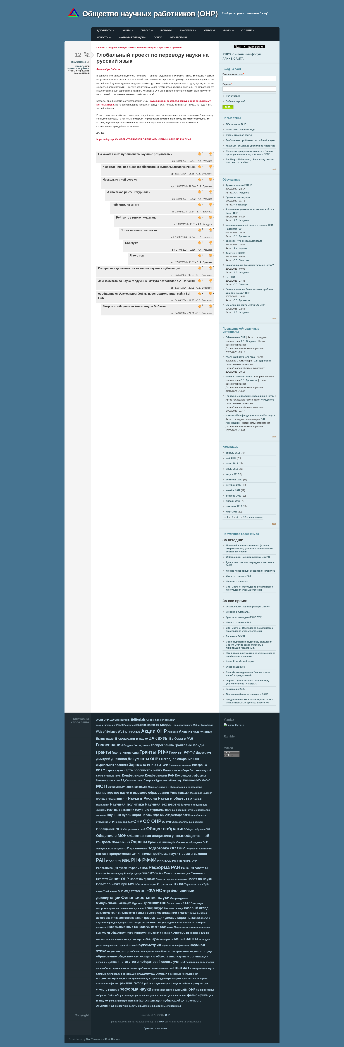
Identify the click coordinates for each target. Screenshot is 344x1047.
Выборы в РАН (181, 738)
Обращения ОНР (109, 829)
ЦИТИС (155, 903)
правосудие (159, 978)
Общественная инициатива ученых (155, 836)
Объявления (178, 37)
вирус (193, 913)
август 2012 (232, 474)
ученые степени (177, 995)
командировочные (199, 927)
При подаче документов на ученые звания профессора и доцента (250, 654)
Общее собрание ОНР (198, 829)
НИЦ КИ (112, 798)
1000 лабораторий (119, 719)
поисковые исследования (183, 973)
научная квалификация (175, 945)
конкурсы (180, 932)
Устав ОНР (139, 891)
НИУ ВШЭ (101, 798)
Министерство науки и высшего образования (132, 792)
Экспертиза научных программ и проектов (158, 47)
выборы (202, 913)
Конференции (133, 775)
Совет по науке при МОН (116, 884)
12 (244, 517)
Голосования (109, 744)
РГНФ (118, 860)
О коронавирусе (235, 666)
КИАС (100, 770)
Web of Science (106, 731)
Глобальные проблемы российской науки (250, 140)
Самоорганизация (177, 873)
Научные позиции (175, 810)
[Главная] (75, 13)
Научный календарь (132, 37)
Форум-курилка (179, 898)
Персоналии (137, 848)
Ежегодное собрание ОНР (179, 759)
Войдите (80, 66)
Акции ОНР (154, 731)
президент (173, 978)
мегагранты (186, 938)
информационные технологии (128, 926)
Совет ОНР (119, 879)
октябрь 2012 (233, 485)
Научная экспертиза (164, 804)
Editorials (138, 719)
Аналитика (187, 30)
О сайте (246, 30)
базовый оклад (196, 908)
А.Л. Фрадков (241, 192)
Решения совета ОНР (196, 867)
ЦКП (163, 903)
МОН (101, 786)
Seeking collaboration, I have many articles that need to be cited (250, 161)
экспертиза (105, 1005)
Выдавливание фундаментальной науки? (250, 265)
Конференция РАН (160, 775)
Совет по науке (199, 879)
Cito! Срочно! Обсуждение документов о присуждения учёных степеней (249, 588)
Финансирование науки (145, 897)
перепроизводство (162, 968)
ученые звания (158, 995)
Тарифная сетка (193, 884)
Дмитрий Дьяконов (111, 759)
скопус (210, 989)
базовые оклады (173, 908)
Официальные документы (111, 848)
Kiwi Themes (112, 1039)
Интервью (199, 764)
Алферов (173, 731)
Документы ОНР (143, 759)
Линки (227, 30)
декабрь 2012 (233, 495)
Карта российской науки (143, 770)
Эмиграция (197, 903)
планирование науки (202, 968)
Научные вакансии (120, 809)
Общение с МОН (111, 835)
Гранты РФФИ (182, 752)
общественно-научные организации (182, 956)
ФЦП (166, 891)
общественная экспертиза (136, 956)
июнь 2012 (232, 463)
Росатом (101, 873)
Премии (145, 853)
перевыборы (103, 968)
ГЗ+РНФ (230, 277)
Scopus (165, 725)
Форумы (166, 30)
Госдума (128, 745)
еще (274, 318)
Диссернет (203, 752)
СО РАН (158, 873)
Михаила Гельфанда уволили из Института (250, 145)
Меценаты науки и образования (166, 787)
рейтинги (187, 983)
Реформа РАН (164, 867)
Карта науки (114, 770)
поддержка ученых (152, 973)
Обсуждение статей (134, 829)
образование (106, 956)
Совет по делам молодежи (171, 879)
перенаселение (120, 968)
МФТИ (111, 787)
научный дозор (118, 951)
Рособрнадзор (132, 873)
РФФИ (149, 860)
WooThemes (93, 1039)
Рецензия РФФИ (235, 636)
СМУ (150, 873)
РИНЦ (126, 860)
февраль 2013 (234, 506)
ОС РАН (166, 822)
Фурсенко (137, 903)
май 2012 (231, 458)
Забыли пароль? (235, 101)
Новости (102, 37)
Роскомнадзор (115, 873)
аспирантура (154, 908)
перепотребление (140, 968)
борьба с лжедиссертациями (156, 912)
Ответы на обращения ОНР (192, 842)
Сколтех (102, 879)
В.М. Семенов (78, 62)
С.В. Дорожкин (241, 236)
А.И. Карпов (240, 248)
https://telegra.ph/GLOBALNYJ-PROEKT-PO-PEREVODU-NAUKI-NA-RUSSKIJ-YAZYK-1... (144, 139)
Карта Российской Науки (240, 661)
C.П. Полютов (241, 260)
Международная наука (131, 786)
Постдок (102, 853)
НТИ (119, 798)
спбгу (117, 995)
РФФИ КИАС (164, 860)
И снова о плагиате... (238, 581)
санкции (201, 989)
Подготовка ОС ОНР (166, 848)
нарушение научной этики (120, 945)
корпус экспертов (134, 939)
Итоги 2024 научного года (240, 129)
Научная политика (127, 804)
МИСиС (206, 780)
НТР (125, 798)
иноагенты (189, 922)
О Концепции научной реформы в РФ (248, 557)
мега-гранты (166, 939)
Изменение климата (180, 765)
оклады (100, 962)
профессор (112, 983)
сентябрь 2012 (234, 479)
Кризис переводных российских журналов (250, 570)
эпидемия (144, 1006)
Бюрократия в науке (131, 738)
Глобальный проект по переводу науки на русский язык (152, 58)
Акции (126, 30)
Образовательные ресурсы (187, 822)
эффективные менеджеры (165, 1006)
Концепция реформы (190, 775)
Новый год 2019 (123, 822)
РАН (101, 860)
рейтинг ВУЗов (132, 983)
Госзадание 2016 (235, 689)
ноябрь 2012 (233, 490)
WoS (121, 731)
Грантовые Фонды (189, 745)
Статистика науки (146, 884)
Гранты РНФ (153, 752)
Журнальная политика (112, 764)
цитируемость (191, 1000)
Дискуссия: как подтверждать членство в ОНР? (250, 564)
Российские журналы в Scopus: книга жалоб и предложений (248, 674)
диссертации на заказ (182, 917)
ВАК (153, 738)
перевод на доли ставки (200, 962)
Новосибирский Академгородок (165, 814)
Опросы (209, 30)
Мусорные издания (201, 793)
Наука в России (142, 798)
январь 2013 (233, 501)
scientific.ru (151, 724)
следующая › (256, 517)
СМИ (144, 873)
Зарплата (137, 765)
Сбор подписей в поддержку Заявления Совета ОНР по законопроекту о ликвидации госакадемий (249, 644)
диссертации (154, 917)
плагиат (181, 967)
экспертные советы (126, 1006)
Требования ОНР (113, 891)
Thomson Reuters (182, 725)
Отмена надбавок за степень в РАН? (247, 694)
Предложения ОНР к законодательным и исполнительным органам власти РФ (249, 701)
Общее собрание (165, 828)
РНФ (136, 860)
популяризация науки (111, 978)
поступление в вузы (139, 978)
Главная (100, 47)
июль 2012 (232, 469)
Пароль (227, 84)
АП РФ (129, 731)
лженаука (152, 939)
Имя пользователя (233, 74)
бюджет (183, 912)
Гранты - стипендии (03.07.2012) (244, 617)
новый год (161, 951)
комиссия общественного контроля (121, 932)
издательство (174, 922)
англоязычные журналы (130, 908)
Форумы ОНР (127, 47)
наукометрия (148, 945)
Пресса (145, 30)
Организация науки (162, 842)
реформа (113, 989)
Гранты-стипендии (125, 752)
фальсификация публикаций (159, 1000)
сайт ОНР (187, 989)
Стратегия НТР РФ (170, 884)
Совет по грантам (142, 879)
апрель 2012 (233, 452)
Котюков (101, 780)
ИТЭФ (163, 765)
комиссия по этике (159, 932)
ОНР (137, 821)
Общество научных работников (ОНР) (150, 13)
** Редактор (240, 204)
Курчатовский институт (169, 780)
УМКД (127, 891)
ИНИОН (152, 764)
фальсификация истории (123, 1000)
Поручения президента (199, 848)
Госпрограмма (162, 745)
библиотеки (126, 912)
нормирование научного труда (190, 951)
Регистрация (233, 96)
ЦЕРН (147, 903)
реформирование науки (166, 989)
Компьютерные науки (108, 775)
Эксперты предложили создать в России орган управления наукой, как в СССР (249, 152)
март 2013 (231, 511)
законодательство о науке (147, 922)
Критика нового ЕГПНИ (239, 185)
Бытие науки (105, 738)
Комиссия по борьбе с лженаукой (187, 770)
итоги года (158, 926)
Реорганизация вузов (111, 867)
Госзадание (142, 745)
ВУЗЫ (163, 738)
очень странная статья (239, 135)
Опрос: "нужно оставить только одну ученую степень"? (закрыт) (247, 682)
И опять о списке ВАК (238, 576)
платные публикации (108, 973)
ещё (274, 169)
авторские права (105, 908)
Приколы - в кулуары (238, 197)
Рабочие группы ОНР (184, 860)
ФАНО (155, 890)
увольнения (142, 995)
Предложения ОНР (124, 854)
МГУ (198, 780)
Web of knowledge (203, 725)
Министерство (194, 787)
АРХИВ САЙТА (233, 58)
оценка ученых (173, 962)
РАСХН (110, 860)
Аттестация (206, 731)
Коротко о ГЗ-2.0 (235, 253)
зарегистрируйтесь (78, 68)
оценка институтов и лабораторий (133, 962)
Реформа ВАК (138, 867)
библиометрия (106, 912)
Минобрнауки (179, 792)
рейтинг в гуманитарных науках (162, 983)
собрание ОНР (104, 995)
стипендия (128, 995)
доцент (124, 922)
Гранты (103, 752)
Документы (104, 30)
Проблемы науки (164, 854)
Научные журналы (149, 809)
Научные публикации (124, 815)
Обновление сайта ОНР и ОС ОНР (245, 305)
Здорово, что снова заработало (244, 240)
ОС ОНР (152, 821)
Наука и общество (175, 798)
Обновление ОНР (236, 124)
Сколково (198, 873)
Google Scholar (155, 719)
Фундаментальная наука (113, 903)
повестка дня (129, 973)
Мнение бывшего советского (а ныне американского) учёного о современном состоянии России (249, 548)
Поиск (158, 37)
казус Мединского (177, 927)
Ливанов (189, 780)
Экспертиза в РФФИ (178, 903)
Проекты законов (193, 854)
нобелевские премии (142, 951)
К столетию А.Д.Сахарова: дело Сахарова (131, 780)
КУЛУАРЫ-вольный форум (242, 54)
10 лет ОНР (102, 719)
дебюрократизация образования (119, 917)
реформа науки (135, 989)
